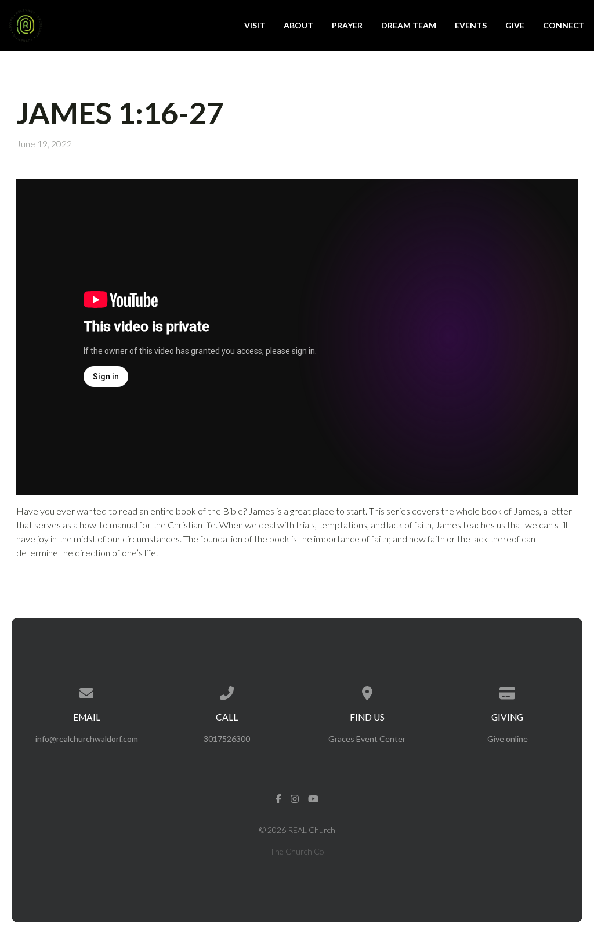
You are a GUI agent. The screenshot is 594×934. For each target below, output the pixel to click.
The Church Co (297, 851)
